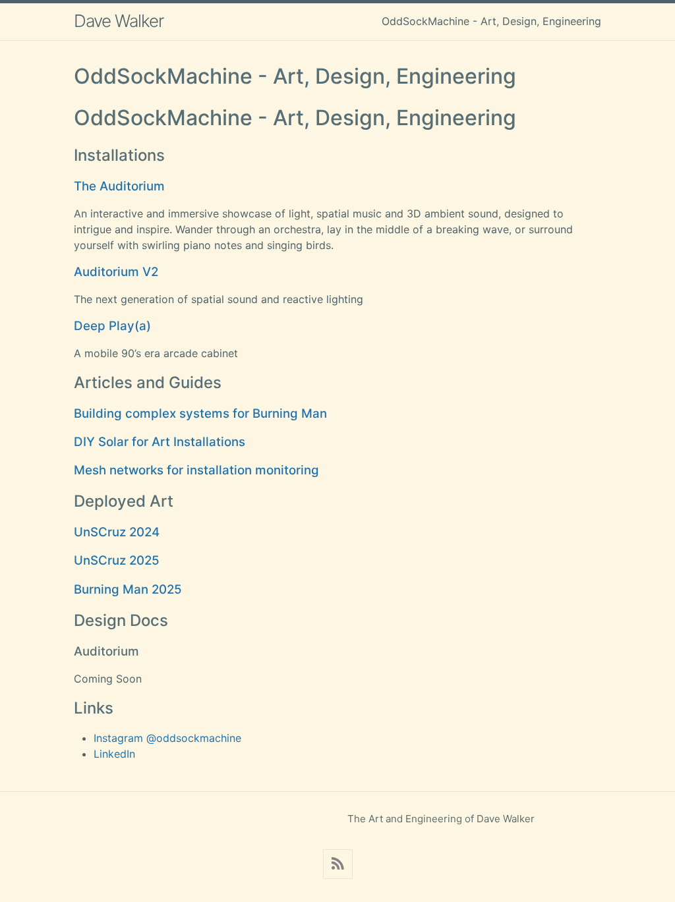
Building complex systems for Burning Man (200, 413)
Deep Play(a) (112, 325)
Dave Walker (118, 21)
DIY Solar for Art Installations (159, 441)
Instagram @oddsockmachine (167, 738)
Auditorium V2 (116, 271)
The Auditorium (119, 186)
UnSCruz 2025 (117, 560)
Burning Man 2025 (128, 589)
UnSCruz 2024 (117, 532)
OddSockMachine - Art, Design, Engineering (491, 21)
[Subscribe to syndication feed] (338, 864)
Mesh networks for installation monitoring (196, 470)
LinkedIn (114, 753)
